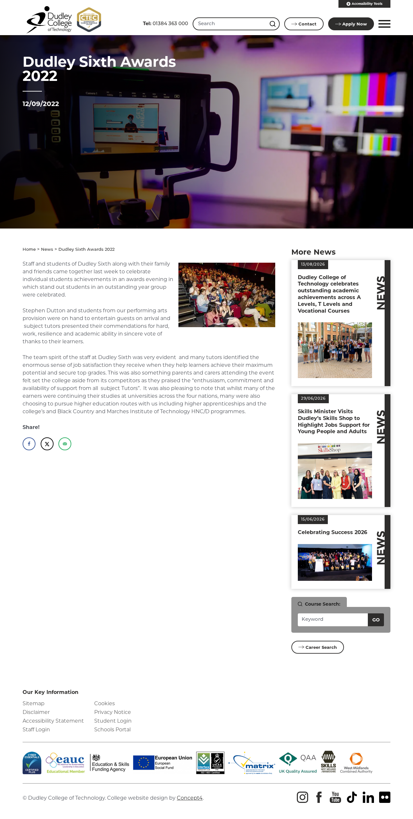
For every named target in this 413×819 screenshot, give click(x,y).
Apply (354, 23)
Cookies (104, 703)
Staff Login (36, 729)
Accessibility (367, 4)
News (47, 250)
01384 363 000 (165, 23)
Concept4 (190, 798)
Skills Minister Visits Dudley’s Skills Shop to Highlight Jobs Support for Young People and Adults (334, 421)
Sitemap (34, 703)
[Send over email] (64, 443)
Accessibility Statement (53, 721)
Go (376, 620)
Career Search (321, 647)
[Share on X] (47, 443)
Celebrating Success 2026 (332, 532)
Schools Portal (112, 729)
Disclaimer (36, 712)
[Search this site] (273, 23)
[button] (383, 24)
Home (29, 250)
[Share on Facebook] (29, 443)
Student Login (113, 721)
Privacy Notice (112, 712)
